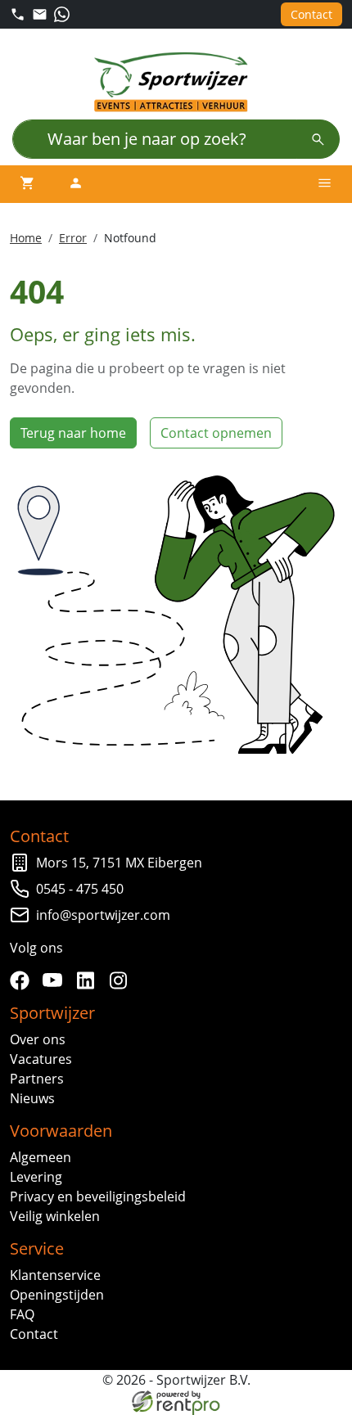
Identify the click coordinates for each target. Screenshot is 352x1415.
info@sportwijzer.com (103, 915)
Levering (36, 1177)
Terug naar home (73, 433)
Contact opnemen (216, 433)
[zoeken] (318, 139)
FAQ (22, 1314)
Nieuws (32, 1098)
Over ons (37, 1039)
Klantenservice (55, 1275)
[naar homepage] (176, 82)
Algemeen (40, 1157)
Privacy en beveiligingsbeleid (98, 1196)
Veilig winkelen (55, 1216)
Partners (37, 1079)
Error (73, 238)
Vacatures (41, 1059)
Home (26, 238)
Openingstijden (57, 1295)
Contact (311, 14)
